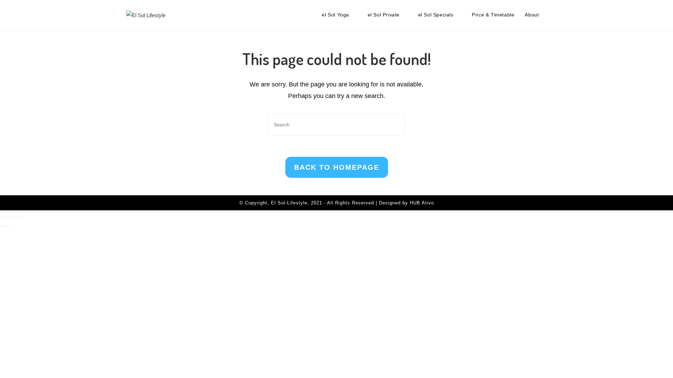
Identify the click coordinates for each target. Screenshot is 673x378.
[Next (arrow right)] (8, 226)
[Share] (15, 217)
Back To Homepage (336, 167)
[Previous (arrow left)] (2, 226)
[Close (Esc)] (21, 217)
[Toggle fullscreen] (8, 217)
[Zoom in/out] (2, 217)
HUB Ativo (422, 202)
